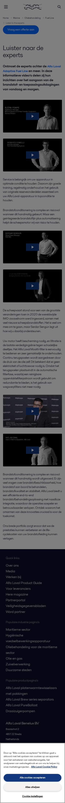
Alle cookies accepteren (32, 777)
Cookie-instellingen (32, 796)
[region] (32, 773)
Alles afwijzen (32, 787)
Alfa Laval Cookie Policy (44, 767)
